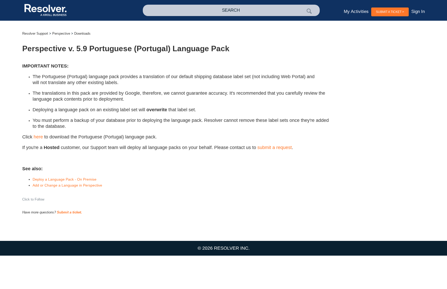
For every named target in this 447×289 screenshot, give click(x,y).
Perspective (61, 33)
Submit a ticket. (69, 212)
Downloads (82, 33)
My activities (356, 11)
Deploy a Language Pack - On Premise (64, 179)
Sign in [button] (418, 11)
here (38, 136)
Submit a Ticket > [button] (390, 12)
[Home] (62, 10)
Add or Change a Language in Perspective (67, 185)
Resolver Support (35, 33)
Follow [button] (39, 199)
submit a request (274, 147)
